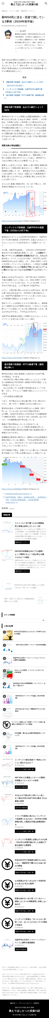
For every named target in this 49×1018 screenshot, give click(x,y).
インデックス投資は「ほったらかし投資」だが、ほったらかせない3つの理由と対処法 (31, 922)
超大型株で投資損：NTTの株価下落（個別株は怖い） (24, 96)
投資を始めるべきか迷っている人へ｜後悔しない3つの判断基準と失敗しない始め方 (31, 901)
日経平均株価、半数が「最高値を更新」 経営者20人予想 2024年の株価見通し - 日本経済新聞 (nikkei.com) (26, 499)
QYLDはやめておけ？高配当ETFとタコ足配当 (30, 710)
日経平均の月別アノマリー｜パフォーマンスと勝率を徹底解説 (29, 659)
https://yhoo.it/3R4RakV (12, 489)
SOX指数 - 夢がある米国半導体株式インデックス (30, 734)
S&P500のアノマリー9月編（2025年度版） (30, 697)
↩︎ (31, 494)
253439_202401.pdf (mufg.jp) (17, 494)
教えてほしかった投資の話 (24, 4)
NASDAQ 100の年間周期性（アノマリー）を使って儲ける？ (29, 684)
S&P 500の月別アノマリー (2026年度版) (31, 645)
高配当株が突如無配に (15, 85)
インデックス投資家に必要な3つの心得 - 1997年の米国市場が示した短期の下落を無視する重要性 (31, 842)
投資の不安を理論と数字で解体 (24, 1007)
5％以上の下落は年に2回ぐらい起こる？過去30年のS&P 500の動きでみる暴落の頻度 (31, 798)
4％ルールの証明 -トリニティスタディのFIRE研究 (29, 671)
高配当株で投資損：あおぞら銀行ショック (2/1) (24, 82)
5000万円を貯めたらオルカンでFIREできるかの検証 (30, 633)
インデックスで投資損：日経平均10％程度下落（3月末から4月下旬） (23, 90)
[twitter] (16, 52)
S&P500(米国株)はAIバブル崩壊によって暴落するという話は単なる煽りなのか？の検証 (29, 554)
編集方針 (12, 1003)
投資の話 (4, 11)
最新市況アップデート (28, 11)
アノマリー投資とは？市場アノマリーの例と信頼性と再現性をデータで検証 (28, 723)
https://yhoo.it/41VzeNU (12, 221)
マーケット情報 (14, 11)
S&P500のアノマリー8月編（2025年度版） (30, 747)
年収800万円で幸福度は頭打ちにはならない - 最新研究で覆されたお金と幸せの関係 (30, 863)
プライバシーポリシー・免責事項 (28, 1003)
